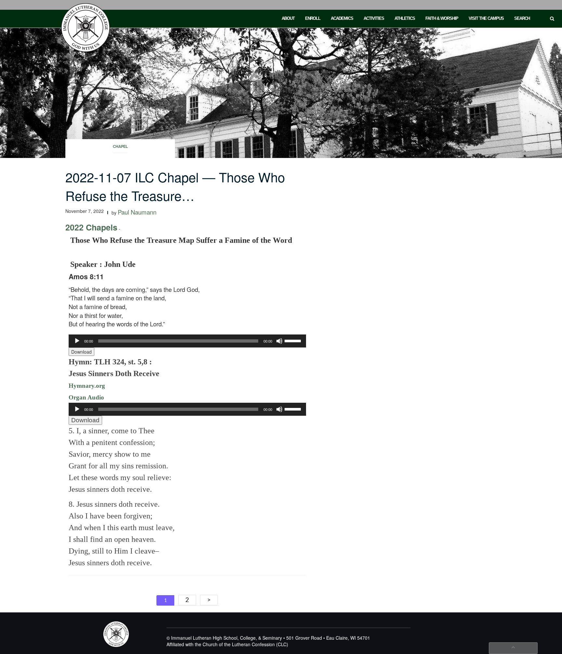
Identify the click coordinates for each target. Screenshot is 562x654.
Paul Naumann (137, 212)
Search (522, 18)
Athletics (405, 18)
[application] (187, 340)
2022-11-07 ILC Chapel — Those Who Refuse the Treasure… (175, 185)
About (288, 18)
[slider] (294, 340)
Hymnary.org (87, 385)
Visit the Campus (486, 18)
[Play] (77, 341)
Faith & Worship (441, 18)
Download (81, 351)
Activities (374, 18)
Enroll (312, 18)
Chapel (120, 146)
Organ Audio (86, 397)
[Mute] (279, 341)
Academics (342, 18)
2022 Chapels (91, 227)
